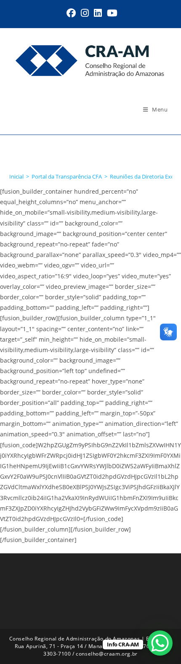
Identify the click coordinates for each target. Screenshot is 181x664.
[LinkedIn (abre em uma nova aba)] (97, 13)
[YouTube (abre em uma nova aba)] (110, 13)
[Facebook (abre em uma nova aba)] (71, 13)
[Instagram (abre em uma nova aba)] (84, 13)
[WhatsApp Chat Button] (160, 643)
